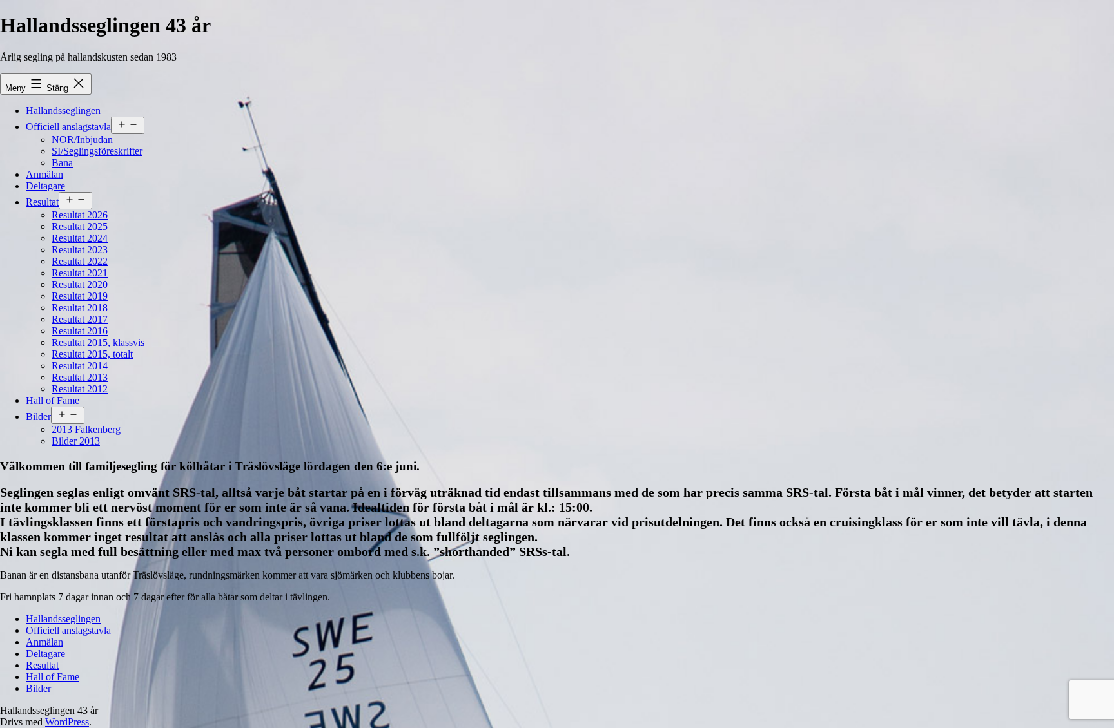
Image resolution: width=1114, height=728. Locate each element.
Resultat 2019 (80, 296)
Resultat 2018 (80, 307)
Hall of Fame (52, 400)
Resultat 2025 (80, 226)
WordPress (67, 721)
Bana (62, 162)
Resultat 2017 (80, 319)
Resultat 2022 (80, 261)
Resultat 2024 (80, 238)
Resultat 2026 (80, 214)
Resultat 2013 (80, 377)
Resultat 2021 (80, 272)
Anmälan (44, 174)
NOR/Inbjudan (82, 139)
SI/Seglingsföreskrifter (97, 151)
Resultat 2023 (80, 249)
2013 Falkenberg (86, 429)
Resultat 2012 (80, 388)
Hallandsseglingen (63, 110)
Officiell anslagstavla (68, 126)
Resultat (42, 201)
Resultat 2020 (80, 284)
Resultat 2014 (80, 365)
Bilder (38, 416)
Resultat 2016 (80, 330)
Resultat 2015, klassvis (98, 342)
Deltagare (45, 185)
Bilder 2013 (76, 441)
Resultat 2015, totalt (92, 354)
